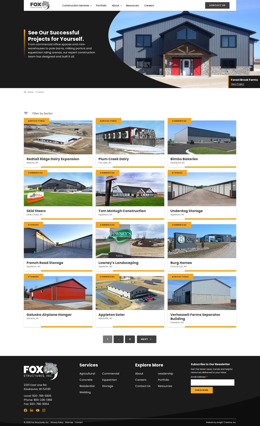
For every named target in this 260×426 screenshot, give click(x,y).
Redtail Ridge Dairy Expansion (53, 159)
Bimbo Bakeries (184, 159)
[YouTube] (37, 410)
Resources (132, 5)
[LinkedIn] (31, 410)
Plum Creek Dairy (113, 159)
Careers (149, 5)
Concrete (85, 380)
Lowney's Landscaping (118, 262)
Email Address (199, 377)
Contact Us (217, 5)
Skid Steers (36, 211)
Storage (177, 173)
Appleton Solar (111, 314)
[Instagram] (44, 410)
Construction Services (75, 5)
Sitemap (69, 422)
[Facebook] (25, 410)
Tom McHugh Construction (122, 211)
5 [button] (130, 339)
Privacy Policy (57, 422)
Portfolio (101, 5)
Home (30, 92)
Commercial (179, 121)
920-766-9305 (41, 396)
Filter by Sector (42, 113)
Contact (79, 422)
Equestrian (109, 380)
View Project (237, 84)
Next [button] (144, 339)
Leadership (165, 373)
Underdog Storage (186, 211)
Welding (85, 392)
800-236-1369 (43, 400)
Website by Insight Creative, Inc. (221, 422)
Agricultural (36, 121)
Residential (87, 386)
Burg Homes (181, 262)
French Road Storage (45, 262)
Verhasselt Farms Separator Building (195, 316)
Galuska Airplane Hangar (49, 314)
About (115, 5)
